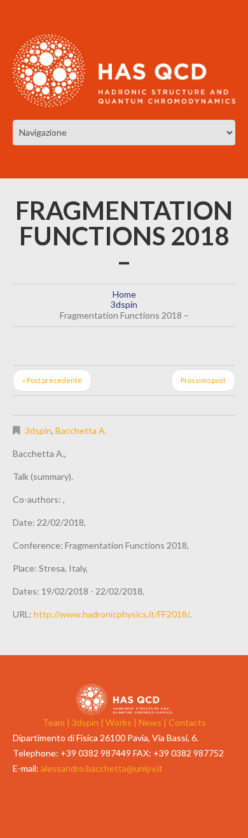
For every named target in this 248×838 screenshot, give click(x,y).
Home (124, 294)
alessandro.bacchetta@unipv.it (102, 768)
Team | (57, 722)
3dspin (124, 304)
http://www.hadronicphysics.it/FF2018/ (111, 614)
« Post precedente (52, 380)
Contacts (187, 722)
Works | (122, 722)
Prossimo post (203, 380)
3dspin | (89, 722)
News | (154, 722)
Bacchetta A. (81, 430)
